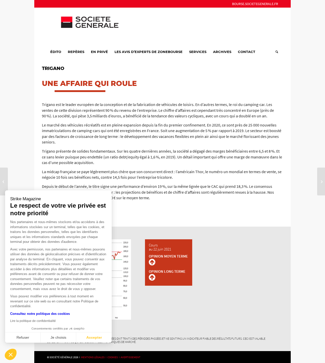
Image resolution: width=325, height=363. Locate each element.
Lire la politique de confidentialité (33, 321)
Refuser (23, 337)
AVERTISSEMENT (130, 357)
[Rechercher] (275, 51)
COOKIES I (114, 357)
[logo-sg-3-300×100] (85, 26)
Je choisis (58, 337)
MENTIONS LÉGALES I (94, 357)
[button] (11, 354)
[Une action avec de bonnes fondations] (321, 181)
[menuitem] (254, 4)
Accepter (94, 337)
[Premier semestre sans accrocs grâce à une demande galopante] (4, 181)
